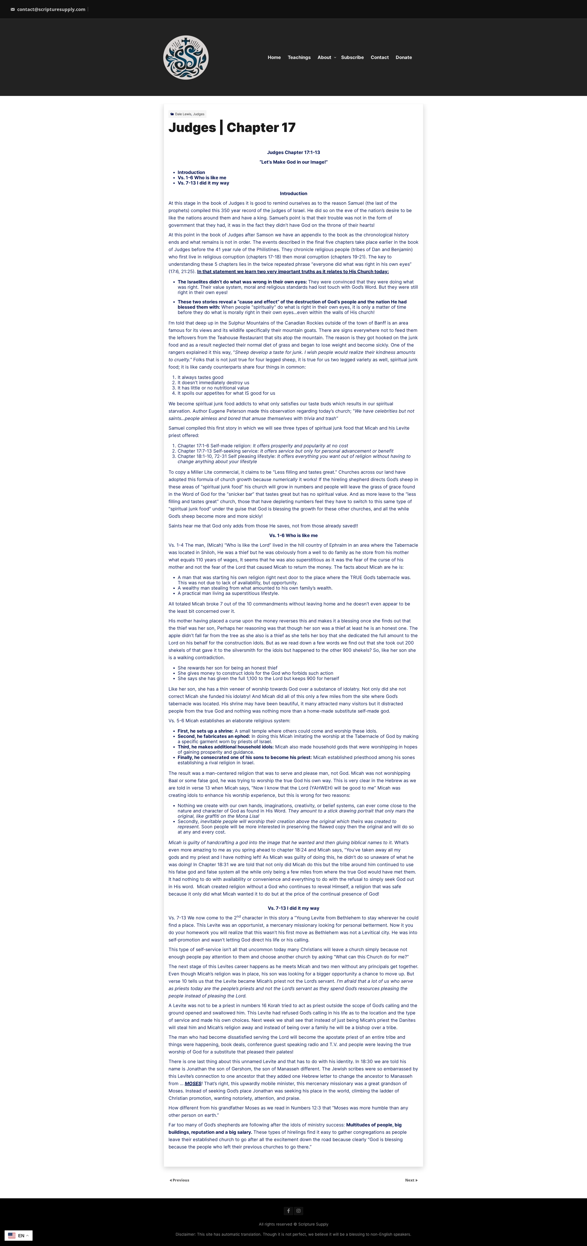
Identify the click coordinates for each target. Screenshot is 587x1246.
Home (274, 57)
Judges (198, 114)
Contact (380, 57)
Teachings (299, 57)
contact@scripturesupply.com (51, 9)
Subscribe (352, 57)
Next (410, 1179)
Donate (404, 57)
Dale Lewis (183, 114)
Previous (181, 1179)
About (324, 57)
